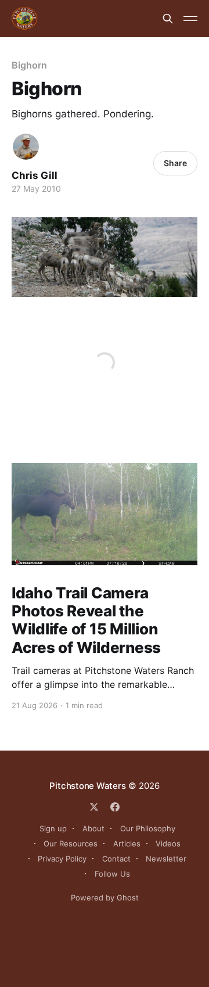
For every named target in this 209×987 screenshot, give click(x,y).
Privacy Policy (62, 858)
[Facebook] (115, 807)
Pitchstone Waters (87, 785)
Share (175, 163)
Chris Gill (34, 175)
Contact (116, 858)
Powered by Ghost (105, 897)
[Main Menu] (190, 18)
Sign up (53, 828)
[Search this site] (167, 18)
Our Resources (71, 843)
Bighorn (29, 65)
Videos (168, 843)
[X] (94, 807)
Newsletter (166, 858)
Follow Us (112, 873)
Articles (126, 843)
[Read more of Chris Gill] (26, 146)
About (93, 828)
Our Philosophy (147, 828)
